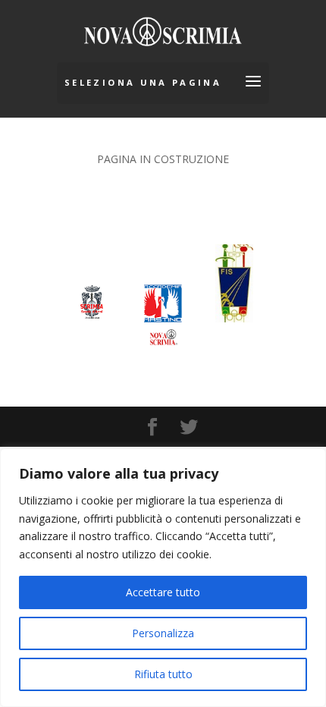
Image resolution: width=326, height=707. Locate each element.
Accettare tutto (163, 592)
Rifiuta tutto (163, 674)
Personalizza (163, 633)
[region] (163, 577)
